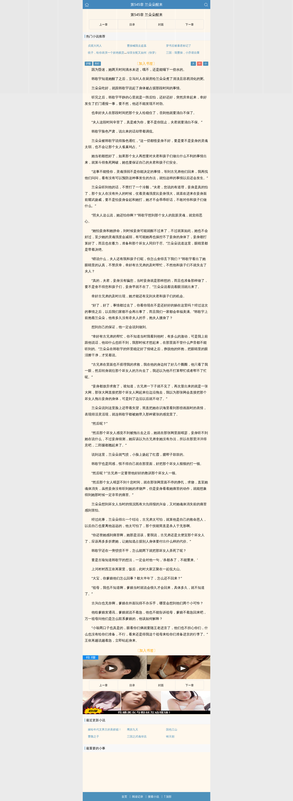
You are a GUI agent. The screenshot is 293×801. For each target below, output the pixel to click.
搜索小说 (153, 796)
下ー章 (189, 685)
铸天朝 (170, 736)
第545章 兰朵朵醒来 (147, 4)
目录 (132, 685)
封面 (161, 685)
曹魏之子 (93, 736)
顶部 (168, 796)
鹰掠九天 (132, 729)
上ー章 (103, 685)
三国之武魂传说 (136, 736)
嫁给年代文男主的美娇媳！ (104, 729)
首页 (124, 796)
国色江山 (171, 729)
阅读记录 (137, 796)
